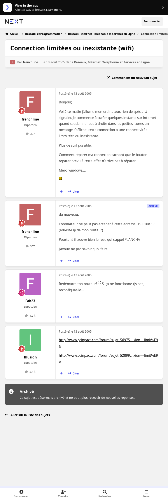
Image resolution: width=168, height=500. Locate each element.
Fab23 (30, 301)
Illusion (30, 357)
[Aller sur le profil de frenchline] (12, 62)
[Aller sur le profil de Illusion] (30, 340)
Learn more (8, 7)
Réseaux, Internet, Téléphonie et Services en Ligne (112, 62)
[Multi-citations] (61, 191)
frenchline (30, 62)
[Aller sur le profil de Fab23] (30, 284)
